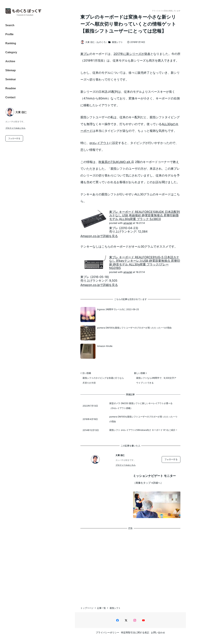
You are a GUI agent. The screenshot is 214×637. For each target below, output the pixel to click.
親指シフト (117, 42)
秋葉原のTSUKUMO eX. (114, 162)
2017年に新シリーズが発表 (132, 54)
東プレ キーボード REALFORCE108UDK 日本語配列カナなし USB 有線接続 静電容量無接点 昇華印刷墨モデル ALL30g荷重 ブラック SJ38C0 (144, 215)
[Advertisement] (130, 564)
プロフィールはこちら (15, 128)
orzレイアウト (99, 143)
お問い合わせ (158, 632)
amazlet (127, 223)
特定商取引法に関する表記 (135, 632)
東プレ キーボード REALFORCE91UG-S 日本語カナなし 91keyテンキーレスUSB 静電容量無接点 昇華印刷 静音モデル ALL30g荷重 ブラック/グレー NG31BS (144, 262)
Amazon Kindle (105, 346)
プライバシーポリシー (107, 632)
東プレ (84, 54)
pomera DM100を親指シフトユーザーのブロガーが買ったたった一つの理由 (134, 327)
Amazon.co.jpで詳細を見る (99, 236)
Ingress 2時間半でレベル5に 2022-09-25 (118, 309)
